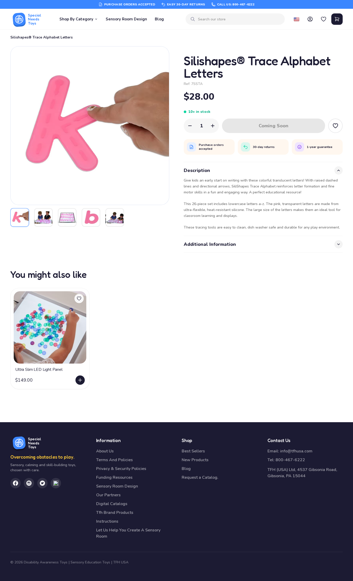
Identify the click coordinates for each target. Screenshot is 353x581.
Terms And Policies (114, 460)
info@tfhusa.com (296, 451)
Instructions (107, 521)
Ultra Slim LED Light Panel (39, 369)
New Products (195, 460)
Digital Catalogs (111, 504)
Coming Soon (273, 126)
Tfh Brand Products (114, 512)
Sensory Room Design (126, 19)
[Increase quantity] (212, 126)
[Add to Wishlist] (335, 126)
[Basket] (337, 19)
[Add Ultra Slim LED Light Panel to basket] (80, 380)
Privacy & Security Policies (121, 469)
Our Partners (108, 495)
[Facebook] (15, 483)
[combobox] (239, 19)
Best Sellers (193, 451)
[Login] (310, 19)
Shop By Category (76, 19)
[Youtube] (56, 483)
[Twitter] (42, 483)
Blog (159, 19)
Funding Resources (114, 477)
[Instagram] (29, 483)
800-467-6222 (290, 460)
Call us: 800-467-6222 (236, 4)
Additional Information (210, 244)
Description (197, 170)
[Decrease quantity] (190, 126)
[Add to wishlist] (79, 298)
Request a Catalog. (200, 477)
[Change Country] (296, 19)
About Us (105, 451)
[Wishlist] (323, 19)
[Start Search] (193, 19)
